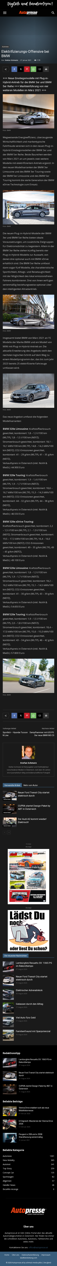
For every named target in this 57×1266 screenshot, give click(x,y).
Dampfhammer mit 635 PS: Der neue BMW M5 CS (42, 734)
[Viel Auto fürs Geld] (8, 1021)
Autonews (5, 47)
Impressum (46, 1255)
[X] (20, 69)
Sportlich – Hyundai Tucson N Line (15, 734)
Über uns (15, 1255)
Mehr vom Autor (31, 785)
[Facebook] (14, 69)
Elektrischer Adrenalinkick (29, 990)
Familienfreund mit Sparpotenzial (33, 1031)
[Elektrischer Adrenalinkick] (8, 994)
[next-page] (9, 832)
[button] (4, 13)
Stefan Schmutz (11, 60)
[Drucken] (46, 69)
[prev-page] (4, 832)
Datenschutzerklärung (30, 1255)
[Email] (39, 69)
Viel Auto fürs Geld (26, 1017)
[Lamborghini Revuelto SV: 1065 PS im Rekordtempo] (8, 966)
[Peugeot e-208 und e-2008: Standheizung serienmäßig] (10, 1138)
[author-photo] (28, 759)
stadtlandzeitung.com (28, 1258)
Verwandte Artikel (12, 785)
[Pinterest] (27, 69)
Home (6, 1255)
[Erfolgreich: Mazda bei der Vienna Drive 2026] (10, 1124)
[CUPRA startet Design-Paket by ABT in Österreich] (10, 809)
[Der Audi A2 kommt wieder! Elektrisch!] (10, 822)
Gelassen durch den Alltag (29, 1004)
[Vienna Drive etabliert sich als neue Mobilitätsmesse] (10, 1111)
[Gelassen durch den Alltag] (8, 1007)
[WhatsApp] (33, 69)
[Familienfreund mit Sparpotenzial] (8, 1035)
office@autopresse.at (38, 1247)
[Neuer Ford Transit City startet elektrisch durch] (10, 796)
